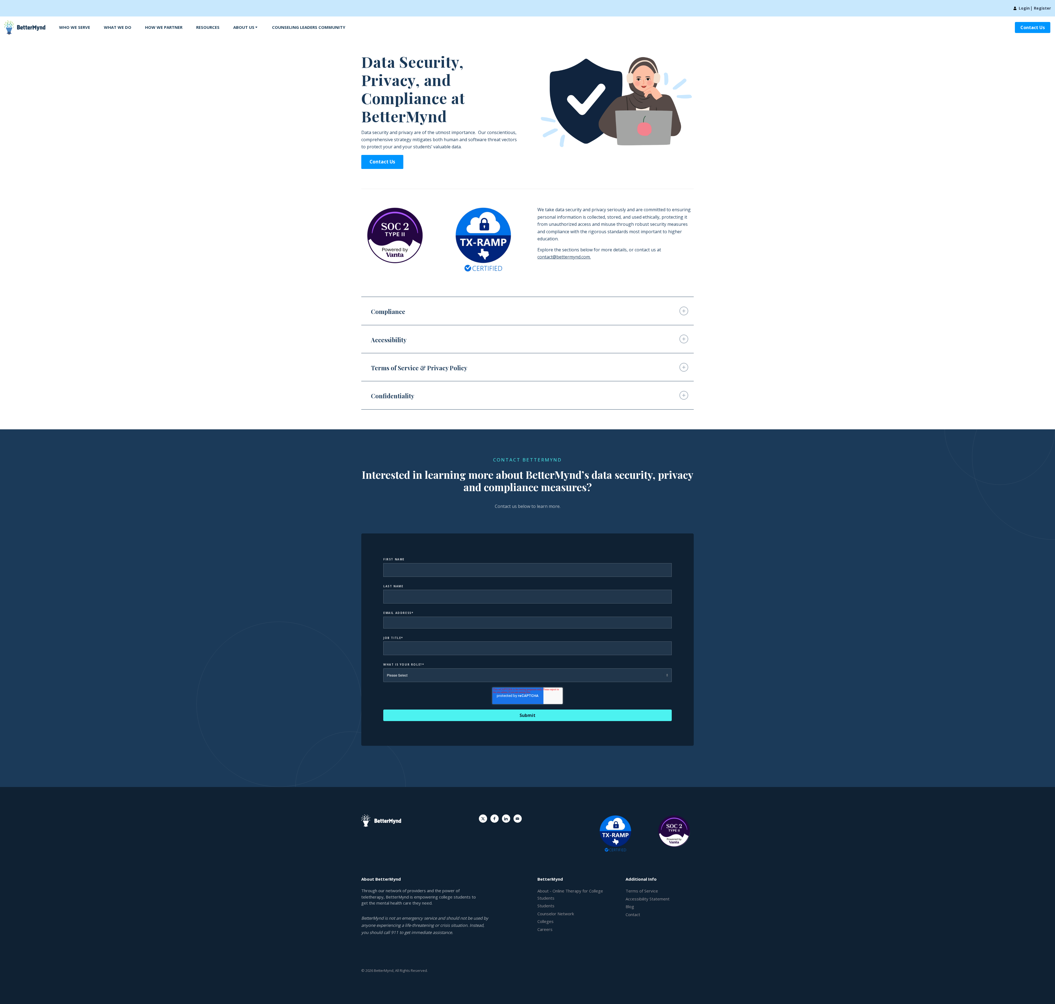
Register (1042, 8)
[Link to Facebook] (494, 818)
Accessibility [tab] (389, 340)
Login (1024, 8)
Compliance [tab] (388, 311)
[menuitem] (74, 27)
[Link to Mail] (517, 818)
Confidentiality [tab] (392, 396)
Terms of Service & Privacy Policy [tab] (419, 368)
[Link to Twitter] (483, 818)
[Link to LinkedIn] (506, 818)
